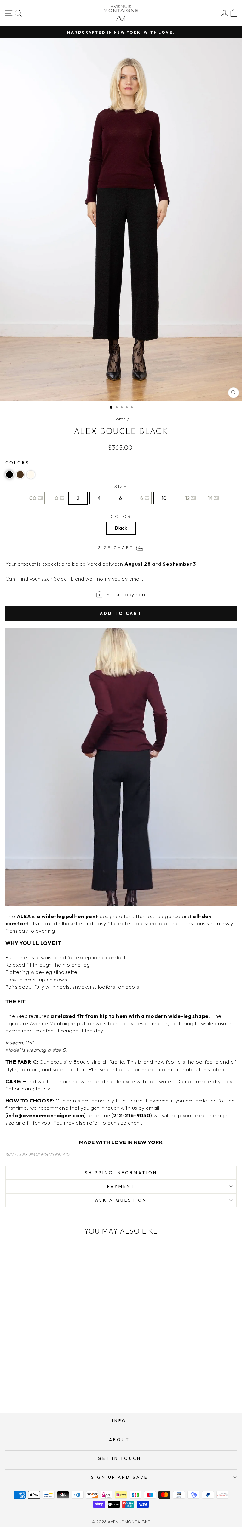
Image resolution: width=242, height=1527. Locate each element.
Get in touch (119, 1458)
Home (119, 419)
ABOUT (119, 1439)
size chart (129, 1122)
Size (121, 486)
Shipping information (121, 1172)
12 (187, 498)
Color (121, 516)
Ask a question (121, 1200)
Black (121, 528)
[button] (9, 475)
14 (210, 498)
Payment (121, 1186)
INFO (119, 1420)
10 (164, 498)
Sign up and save (119, 1477)
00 (33, 498)
